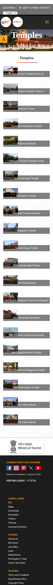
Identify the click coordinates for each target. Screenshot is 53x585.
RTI (10, 502)
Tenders (12, 518)
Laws (10, 551)
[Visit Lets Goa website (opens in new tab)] (18, 22)
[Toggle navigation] (47, 22)
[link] (26, 71)
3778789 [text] (21, 480)
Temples (26, 35)
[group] (26, 71)
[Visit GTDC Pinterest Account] (23, 467)
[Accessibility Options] (3, 39)
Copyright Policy (16, 583)
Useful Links (16, 498)
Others (13, 534)
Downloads (13, 510)
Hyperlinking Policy (17, 579)
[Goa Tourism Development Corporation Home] (6, 22)
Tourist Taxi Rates (16, 563)
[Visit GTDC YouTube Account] (38, 467)
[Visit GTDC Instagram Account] (16, 467)
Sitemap (12, 522)
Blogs (11, 506)
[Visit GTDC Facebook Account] (9, 467)
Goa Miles (13, 547)
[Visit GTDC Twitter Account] (31, 467)
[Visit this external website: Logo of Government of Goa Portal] (31, 446)
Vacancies (13, 538)
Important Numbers (17, 527)
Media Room (14, 555)
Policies (13, 571)
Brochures (13, 542)
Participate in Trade (17, 559)
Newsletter (13, 514)
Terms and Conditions (18, 575)
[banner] (26, 35)
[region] (26, 244)
